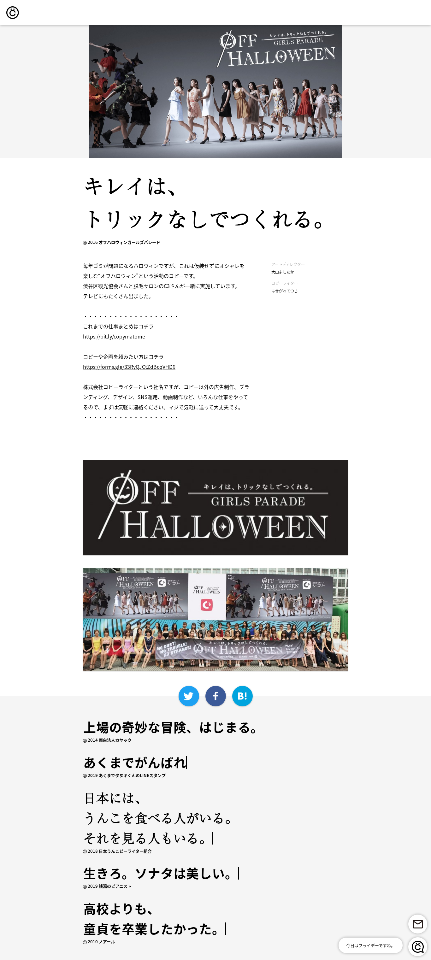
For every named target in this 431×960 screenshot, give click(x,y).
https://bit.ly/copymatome (114, 336)
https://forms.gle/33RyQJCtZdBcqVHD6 (129, 366)
